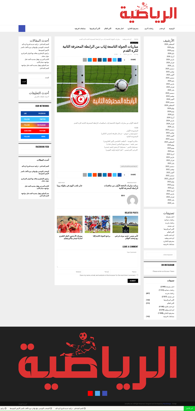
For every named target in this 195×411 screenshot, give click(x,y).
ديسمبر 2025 (170, 69)
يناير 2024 (171, 127)
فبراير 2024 (170, 124)
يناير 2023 (171, 163)
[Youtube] (27, 28)
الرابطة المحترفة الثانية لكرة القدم (129, 166)
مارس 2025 (170, 84)
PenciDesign (167, 404)
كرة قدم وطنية (134, 42)
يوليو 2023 (170, 145)
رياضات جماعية (169, 220)
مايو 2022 (171, 188)
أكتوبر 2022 (170, 172)
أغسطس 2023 (169, 142)
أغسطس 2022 (169, 178)
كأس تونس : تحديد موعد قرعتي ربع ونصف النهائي (126, 237)
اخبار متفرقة (119, 28)
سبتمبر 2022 (170, 175)
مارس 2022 (170, 194)
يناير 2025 (171, 90)
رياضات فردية (169, 223)
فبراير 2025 (170, 87)
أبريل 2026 (170, 56)
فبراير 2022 (170, 197)
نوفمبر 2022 (170, 169)
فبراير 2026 (170, 62)
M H (135, 54)
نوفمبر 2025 (170, 72)
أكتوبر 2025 (170, 75)
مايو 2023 (171, 151)
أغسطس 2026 (169, 44)
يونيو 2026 (170, 50)
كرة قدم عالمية (169, 235)
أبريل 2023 (170, 154)
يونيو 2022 (170, 185)
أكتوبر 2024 (170, 99)
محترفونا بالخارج (133, 28)
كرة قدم (162, 28)
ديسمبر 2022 (170, 166)
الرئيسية (171, 28)
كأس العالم (107, 28)
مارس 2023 (170, 157)
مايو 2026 (171, 53)
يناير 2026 (171, 66)
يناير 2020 (171, 203)
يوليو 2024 (170, 108)
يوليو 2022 (170, 182)
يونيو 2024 (170, 111)
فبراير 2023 (170, 160)
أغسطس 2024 (169, 105)
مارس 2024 (170, 120)
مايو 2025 (171, 81)
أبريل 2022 (170, 191)
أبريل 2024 (170, 117)
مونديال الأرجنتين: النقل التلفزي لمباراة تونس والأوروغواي (70, 237)
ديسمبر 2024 (170, 93)
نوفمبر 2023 (170, 133)
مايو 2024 (171, 114)
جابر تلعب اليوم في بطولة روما (69, 185)
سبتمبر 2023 (170, 139)
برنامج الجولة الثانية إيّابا (101, 236)
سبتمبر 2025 (170, 78)
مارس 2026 (170, 59)
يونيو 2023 (170, 148)
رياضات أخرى (149, 28)
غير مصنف (170, 226)
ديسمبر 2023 (170, 130)
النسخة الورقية (23, 404)
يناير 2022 (171, 200)
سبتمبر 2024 (170, 102)
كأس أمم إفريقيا (95, 28)
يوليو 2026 (170, 47)
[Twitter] (30, 28)
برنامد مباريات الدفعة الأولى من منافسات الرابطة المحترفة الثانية (121, 187)
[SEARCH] (148, 255)
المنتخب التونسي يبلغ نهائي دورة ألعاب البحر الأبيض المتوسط (46, 408)
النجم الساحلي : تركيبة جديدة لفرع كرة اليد (35, 44)
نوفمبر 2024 (170, 96)
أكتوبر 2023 (170, 136)
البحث (47, 77)
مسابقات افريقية (80, 28)
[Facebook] (32, 28)
